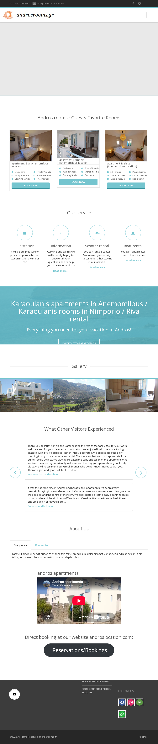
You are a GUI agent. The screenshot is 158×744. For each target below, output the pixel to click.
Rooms (142, 736)
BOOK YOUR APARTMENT (95, 681)
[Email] (15, 694)
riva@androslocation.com (50, 3)
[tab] (20, 545)
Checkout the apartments (79, 343)
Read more (60, 270)
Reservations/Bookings (79, 650)
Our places (20, 545)
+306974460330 (21, 3)
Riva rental (42, 545)
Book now (30, 185)
